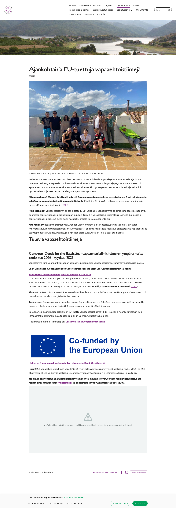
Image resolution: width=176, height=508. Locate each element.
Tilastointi (58, 503)
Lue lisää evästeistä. (74, 497)
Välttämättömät (38, 503)
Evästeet (114, 472)
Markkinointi (76, 503)
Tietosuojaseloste (100, 472)
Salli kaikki (140, 503)
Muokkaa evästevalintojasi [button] (120, 425)
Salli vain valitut (120, 503)
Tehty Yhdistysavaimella (139, 472)
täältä (65, 205)
